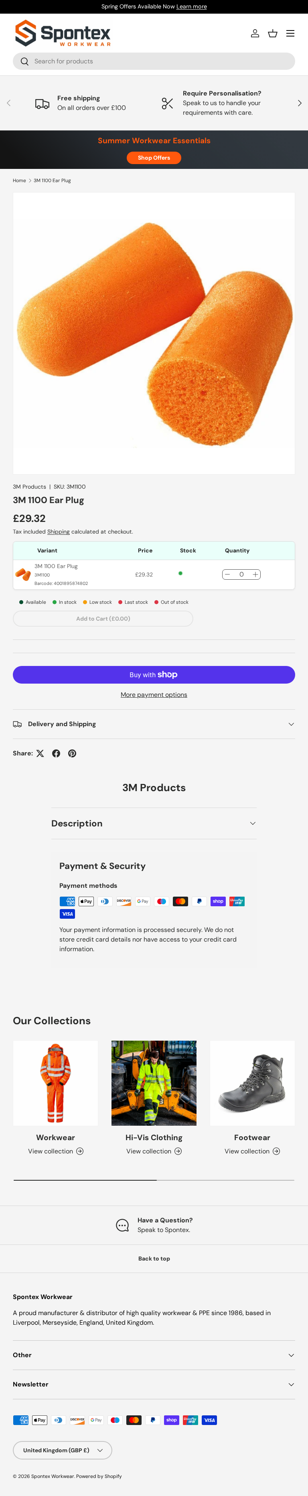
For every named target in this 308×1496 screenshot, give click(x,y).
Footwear (252, 1138)
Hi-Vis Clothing (154, 1138)
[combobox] (154, 61)
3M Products (29, 486)
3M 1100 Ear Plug (52, 180)
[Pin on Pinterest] (72, 753)
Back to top (154, 1258)
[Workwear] (55, 1083)
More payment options (154, 694)
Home (19, 180)
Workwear (55, 1138)
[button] (273, 33)
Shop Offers (154, 157)
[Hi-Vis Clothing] (153, 1083)
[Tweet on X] (40, 753)
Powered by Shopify (99, 1476)
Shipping (58, 531)
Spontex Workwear (52, 1476)
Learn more (191, 6)
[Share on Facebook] (56, 753)
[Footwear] (252, 1083)
